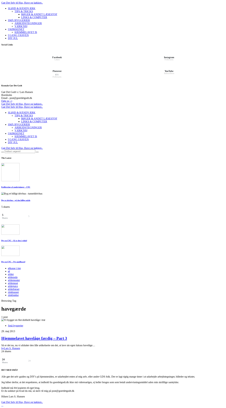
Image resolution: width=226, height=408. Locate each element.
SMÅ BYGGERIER (19, 20)
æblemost (13, 283)
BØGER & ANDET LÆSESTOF (39, 14)
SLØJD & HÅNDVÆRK (21, 8)
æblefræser (13, 289)
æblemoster (14, 280)
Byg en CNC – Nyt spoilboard (13, 262)
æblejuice (13, 286)
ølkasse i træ (14, 268)
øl (9, 271)
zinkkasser (13, 292)
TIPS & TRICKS (24, 11)
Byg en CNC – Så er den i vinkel (14, 241)
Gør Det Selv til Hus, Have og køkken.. (22, 2)
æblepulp (13, 277)
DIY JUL (13, 38)
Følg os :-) (6, 101)
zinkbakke (13, 295)
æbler (11, 274)
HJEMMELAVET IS (26, 32)
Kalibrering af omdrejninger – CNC (15, 187)
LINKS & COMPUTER (34, 17)
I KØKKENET (16, 29)
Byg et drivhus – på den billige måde (15, 200)
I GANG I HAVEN (18, 35)
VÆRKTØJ (21, 26)
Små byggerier (15, 325)
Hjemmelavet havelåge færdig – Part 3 (34, 338)
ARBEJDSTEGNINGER (28, 23)
